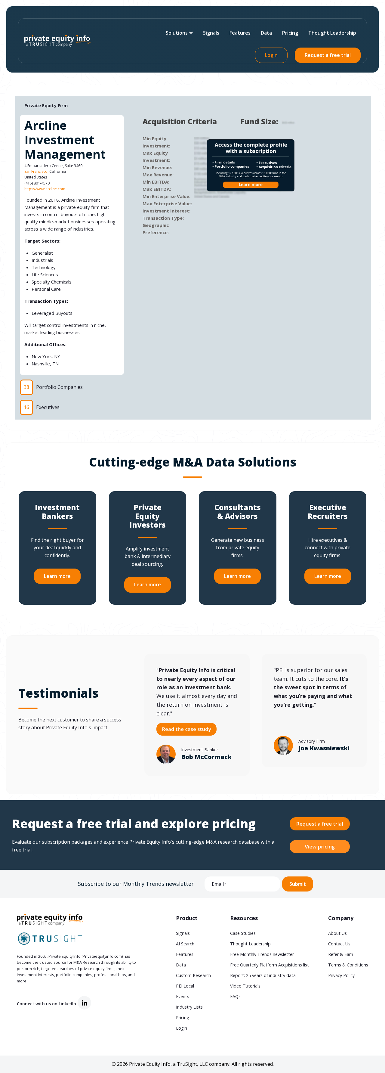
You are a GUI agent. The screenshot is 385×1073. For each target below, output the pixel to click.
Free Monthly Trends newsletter (262, 954)
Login (271, 55)
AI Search (185, 944)
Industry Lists (189, 1007)
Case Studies (243, 933)
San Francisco (36, 171)
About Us (337, 933)
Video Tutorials (245, 986)
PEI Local (185, 986)
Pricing (290, 32)
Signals (211, 32)
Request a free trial (328, 55)
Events (182, 996)
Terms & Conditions (348, 965)
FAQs (235, 996)
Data (266, 32)
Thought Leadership (332, 32)
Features (240, 32)
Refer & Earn (340, 954)
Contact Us (339, 944)
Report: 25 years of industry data (263, 975)
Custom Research (193, 975)
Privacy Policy (341, 975)
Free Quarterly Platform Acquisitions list (269, 965)
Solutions (177, 32)
